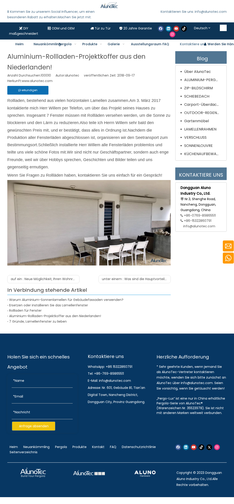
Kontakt (98, 447)
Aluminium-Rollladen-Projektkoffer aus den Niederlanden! (55, 316)
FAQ (113, 447)
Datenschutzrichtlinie (139, 447)
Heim (14, 447)
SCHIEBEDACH (196, 96)
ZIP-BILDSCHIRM (198, 88)
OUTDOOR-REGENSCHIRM (204, 112)
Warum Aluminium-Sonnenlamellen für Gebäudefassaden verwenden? (66, 299)
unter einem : (136, 279)
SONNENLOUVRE (198, 145)
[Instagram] (172, 34)
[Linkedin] (168, 29)
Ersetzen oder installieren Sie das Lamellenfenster (48, 305)
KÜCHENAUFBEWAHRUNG (204, 154)
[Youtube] (176, 29)
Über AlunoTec (197, 71)
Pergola (61, 447)
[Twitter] (209, 447)
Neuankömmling (36, 447)
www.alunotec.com (37, 81)
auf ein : (45, 279)
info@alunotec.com (199, 226)
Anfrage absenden (34, 426)
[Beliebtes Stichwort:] (223, 28)
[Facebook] (161, 29)
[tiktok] (184, 29)
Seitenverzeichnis (23, 452)
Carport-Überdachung (204, 104)
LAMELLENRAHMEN (200, 129)
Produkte (79, 447)
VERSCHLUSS (195, 137)
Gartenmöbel (196, 121)
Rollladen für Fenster (25, 310)
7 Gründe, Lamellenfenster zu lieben (38, 321)
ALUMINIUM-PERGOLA (203, 79)
